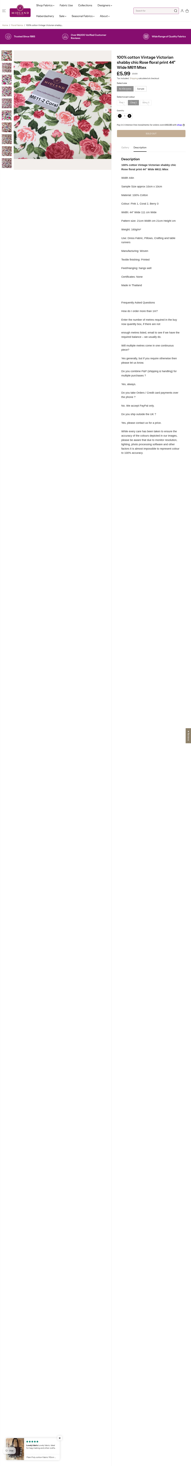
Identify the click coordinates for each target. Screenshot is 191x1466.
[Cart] (187, 10)
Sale (62, 16)
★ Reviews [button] (188, 736)
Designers (104, 5)
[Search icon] (175, 11)
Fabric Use (66, 5)
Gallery (125, 147)
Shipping (134, 78)
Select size (122, 83)
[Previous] (19, 110)
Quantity (120, 110)
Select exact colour (126, 96)
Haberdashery (45, 16)
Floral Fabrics (17, 25)
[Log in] (182, 10)
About (104, 16)
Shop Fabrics (44, 5)
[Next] (105, 110)
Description (140, 147)
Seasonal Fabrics (82, 16)
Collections (85, 5)
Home (5, 25)
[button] (4, 10)
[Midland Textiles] (20, 11)
